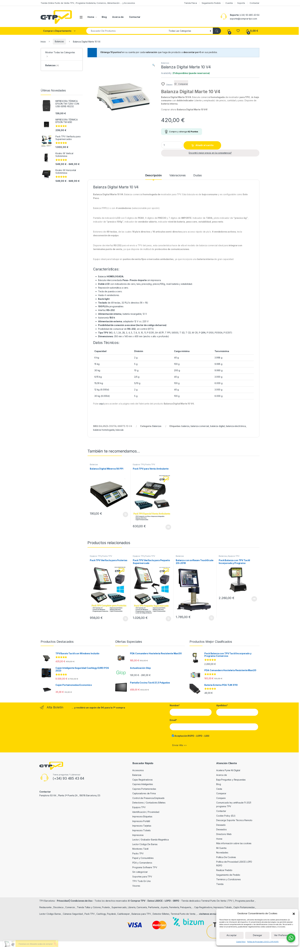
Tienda (219, 884)
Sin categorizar (140, 872)
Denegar (257, 935)
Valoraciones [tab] (177, 175)
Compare (221, 798)
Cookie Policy (241, 942)
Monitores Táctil (140, 848)
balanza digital (217, 426)
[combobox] (126, 31)
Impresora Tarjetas (141, 825)
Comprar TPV (137, 900)
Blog (104, 17)
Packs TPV (150, 464)
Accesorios (138, 770)
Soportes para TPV (142, 876)
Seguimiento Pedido (211, 3)
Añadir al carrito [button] (125, 514)
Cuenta (228, 3)
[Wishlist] (238, 30)
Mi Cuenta (221, 848)
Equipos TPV (138, 464)
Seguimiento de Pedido (228, 875)
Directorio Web (224, 834)
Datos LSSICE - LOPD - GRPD (164, 900)
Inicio (43, 41)
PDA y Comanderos (142, 862)
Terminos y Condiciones (228, 879)
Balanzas (59, 41)
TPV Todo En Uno (141, 881)
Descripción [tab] (153, 175)
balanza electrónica (236, 426)
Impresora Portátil (141, 821)
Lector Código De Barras (145, 844)
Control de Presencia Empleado (148, 798)
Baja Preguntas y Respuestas (231, 779)
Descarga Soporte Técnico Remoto (234, 820)
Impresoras (138, 835)
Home (91, 17)
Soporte (241, 3)
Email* (173, 720)
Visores (136, 885)
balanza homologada (103, 429)
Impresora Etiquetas (142, 816)
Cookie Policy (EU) (225, 815)
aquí (101, 403)
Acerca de (118, 17)
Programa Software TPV (144, 867)
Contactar (254, 3)
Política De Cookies (226, 857)
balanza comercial (200, 426)
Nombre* (175, 705)
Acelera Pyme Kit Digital (228, 770)
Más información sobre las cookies (233, 843)
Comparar (221, 793)
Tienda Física (190, 3)
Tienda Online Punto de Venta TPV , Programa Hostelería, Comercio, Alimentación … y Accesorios (88, 3)
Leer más (168, 527)
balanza (185, 426)
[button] (293, 913)
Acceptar (232, 935)
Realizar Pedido (224, 870)
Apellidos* (222, 705)
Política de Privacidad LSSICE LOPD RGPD (263, 942)
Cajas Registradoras (142, 779)
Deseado (221, 825)
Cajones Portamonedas (144, 789)
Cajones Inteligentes (142, 784)
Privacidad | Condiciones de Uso (74, 900)
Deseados (221, 829)
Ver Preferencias (283, 935)
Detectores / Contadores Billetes (148, 802)
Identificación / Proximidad (145, 812)
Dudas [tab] (197, 175)
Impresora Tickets (141, 830)
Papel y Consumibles (142, 858)
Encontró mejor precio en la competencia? (210, 153)
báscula (119, 429)
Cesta (219, 789)
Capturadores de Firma (144, 793)
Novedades (222, 852)
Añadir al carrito (204, 145)
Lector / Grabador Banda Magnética (150, 839)
